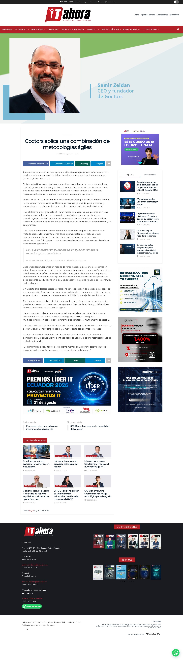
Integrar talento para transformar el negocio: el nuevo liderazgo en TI (96, 464)
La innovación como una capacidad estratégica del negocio (66, 464)
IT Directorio (150, 29)
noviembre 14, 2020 (64, 154)
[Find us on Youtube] (36, 629)
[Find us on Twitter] (27, 629)
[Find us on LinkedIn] (32, 629)
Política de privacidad (56, 622)
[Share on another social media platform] (108, 163)
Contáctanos (162, 15)
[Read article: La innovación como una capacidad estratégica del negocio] (67, 452)
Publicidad (40, 622)
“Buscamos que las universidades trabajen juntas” (147, 202)
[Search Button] (178, 29)
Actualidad (21, 29)
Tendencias (37, 29)
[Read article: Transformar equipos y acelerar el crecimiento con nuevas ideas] (36, 452)
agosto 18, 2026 (30, 470)
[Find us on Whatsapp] (45, 629)
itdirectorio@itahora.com (32, 598)
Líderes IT (52, 29)
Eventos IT (92, 29)
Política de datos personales (33, 625)
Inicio (137, 15)
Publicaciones (131, 29)
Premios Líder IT (110, 29)
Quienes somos (148, 15)
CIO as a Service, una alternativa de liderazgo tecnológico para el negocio (97, 494)
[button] (95, 572)
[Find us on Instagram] (41, 629)
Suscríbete (174, 15)
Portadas (7, 29)
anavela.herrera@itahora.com (105, 2)
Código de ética (73, 622)
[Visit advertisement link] (67, 390)
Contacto (51, 625)
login (31, 510)
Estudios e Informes (73, 29)
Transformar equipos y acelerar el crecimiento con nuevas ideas (36, 464)
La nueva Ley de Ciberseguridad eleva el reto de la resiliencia (148, 233)
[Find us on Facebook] (23, 629)
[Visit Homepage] (66, 15)
